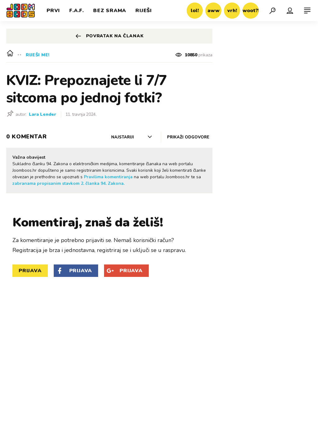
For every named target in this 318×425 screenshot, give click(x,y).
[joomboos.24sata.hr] (21, 10)
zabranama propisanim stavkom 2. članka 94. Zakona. (68, 183)
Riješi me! (38, 55)
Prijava (30, 270)
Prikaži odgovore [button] (188, 137)
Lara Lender (42, 114)
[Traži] (272, 10)
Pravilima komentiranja (108, 177)
